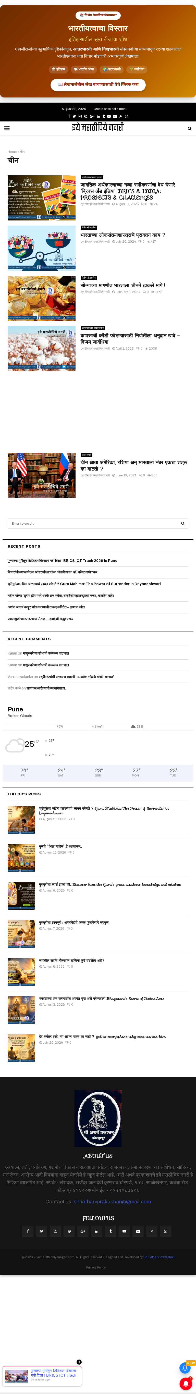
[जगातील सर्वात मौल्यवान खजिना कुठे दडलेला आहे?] (21, 972)
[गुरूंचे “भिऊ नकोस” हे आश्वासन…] (21, 858)
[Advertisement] (98, 412)
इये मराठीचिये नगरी (98, 128)
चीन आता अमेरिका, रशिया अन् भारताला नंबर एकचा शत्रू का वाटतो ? (134, 465)
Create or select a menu (110, 109)
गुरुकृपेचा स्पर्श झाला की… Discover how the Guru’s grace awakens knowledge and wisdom (110, 884)
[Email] (138, 1231)
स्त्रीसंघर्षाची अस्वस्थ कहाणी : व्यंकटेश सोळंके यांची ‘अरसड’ (76, 677)
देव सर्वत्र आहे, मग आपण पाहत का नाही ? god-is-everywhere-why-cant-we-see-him (102, 1036)
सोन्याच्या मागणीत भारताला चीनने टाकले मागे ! (123, 285)
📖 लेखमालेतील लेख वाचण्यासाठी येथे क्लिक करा (98, 85)
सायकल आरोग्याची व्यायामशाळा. (46, 688)
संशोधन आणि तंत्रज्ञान (92, 177)
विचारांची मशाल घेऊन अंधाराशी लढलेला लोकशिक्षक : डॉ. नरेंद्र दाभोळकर (52, 572)
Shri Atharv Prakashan (159, 1257)
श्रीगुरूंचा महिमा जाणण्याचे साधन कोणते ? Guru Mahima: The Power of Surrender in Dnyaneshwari (84, 584)
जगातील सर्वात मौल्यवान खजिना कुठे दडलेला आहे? (72, 960)
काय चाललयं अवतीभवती (93, 328)
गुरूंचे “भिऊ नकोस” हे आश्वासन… (60, 846)
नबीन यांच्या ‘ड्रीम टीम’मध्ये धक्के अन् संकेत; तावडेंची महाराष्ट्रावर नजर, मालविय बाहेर (61, 596)
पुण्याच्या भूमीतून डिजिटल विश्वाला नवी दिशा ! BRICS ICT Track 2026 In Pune (62, 561)
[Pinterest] (69, 1231)
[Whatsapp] (165, 1231)
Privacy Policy (96, 1267)
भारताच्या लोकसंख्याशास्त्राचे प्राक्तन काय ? (123, 235)
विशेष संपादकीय (89, 227)
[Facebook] (27, 1231)
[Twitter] (41, 1231)
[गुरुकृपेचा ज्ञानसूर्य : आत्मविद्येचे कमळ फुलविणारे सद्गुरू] (21, 934)
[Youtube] (124, 1231)
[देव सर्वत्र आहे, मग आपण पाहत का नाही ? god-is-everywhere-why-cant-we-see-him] (21, 1048)
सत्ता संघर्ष (86, 454)
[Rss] (151, 1231)
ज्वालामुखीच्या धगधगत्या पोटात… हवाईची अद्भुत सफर (40, 619)
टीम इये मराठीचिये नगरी (97, 204)
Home (12, 152)
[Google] (83, 1231)
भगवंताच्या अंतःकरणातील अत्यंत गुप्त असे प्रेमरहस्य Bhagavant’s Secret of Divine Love (101, 998)
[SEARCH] (182, 524)
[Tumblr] (110, 1231)
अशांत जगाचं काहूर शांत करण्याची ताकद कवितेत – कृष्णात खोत (46, 607)
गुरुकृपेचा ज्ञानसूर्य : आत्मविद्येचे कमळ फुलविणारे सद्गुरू (73, 922)
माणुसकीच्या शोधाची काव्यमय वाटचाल (46, 653)
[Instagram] (55, 1231)
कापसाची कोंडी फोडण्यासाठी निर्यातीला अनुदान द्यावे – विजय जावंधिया (130, 338)
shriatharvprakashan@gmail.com (112, 1201)
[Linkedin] (96, 1231)
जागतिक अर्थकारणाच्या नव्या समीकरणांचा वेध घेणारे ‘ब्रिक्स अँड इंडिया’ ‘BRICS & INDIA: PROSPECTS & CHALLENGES (128, 191)
